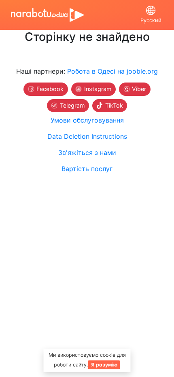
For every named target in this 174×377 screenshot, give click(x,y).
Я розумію (104, 365)
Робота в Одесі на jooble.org (112, 71)
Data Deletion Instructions (87, 136)
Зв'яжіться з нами (87, 152)
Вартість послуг (87, 169)
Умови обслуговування (87, 120)
